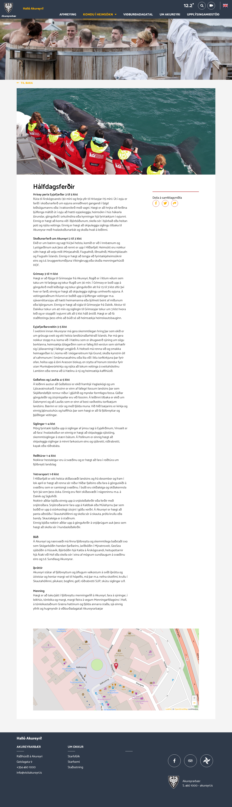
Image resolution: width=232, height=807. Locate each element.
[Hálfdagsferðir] (116, 666)
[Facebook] (174, 760)
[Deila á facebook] (156, 203)
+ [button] (194, 698)
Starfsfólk (74, 756)
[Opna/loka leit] (202, 6)
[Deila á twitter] (165, 203)
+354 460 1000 (26, 767)
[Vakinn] (206, 760)
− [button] (194, 703)
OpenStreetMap (181, 709)
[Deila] (174, 203)
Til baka (27, 83)
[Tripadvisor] (190, 760)
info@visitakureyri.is (29, 772)
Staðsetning (75, 767)
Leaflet (168, 709)
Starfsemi (74, 761)
